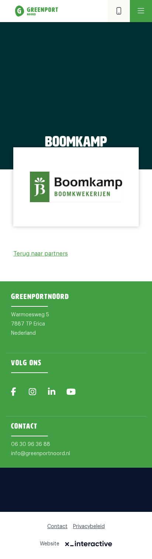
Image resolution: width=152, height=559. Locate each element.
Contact (57, 526)
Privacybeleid (89, 526)
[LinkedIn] (51, 392)
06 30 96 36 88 (30, 444)
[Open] (141, 11)
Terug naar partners (40, 254)
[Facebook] (13, 392)
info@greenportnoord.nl (40, 453)
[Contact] (119, 11)
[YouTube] (71, 392)
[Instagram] (32, 392)
